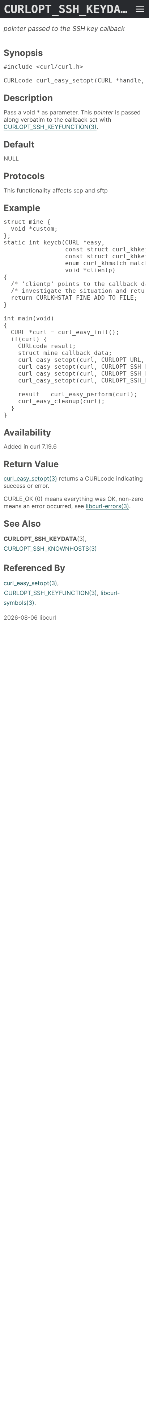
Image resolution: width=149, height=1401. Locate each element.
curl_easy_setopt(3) (30, 478)
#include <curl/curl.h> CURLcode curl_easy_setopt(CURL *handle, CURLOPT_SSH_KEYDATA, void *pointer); (74, 73)
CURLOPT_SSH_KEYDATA (67, 9)
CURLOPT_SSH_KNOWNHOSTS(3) (50, 548)
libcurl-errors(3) (107, 506)
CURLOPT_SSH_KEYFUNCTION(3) (50, 126)
